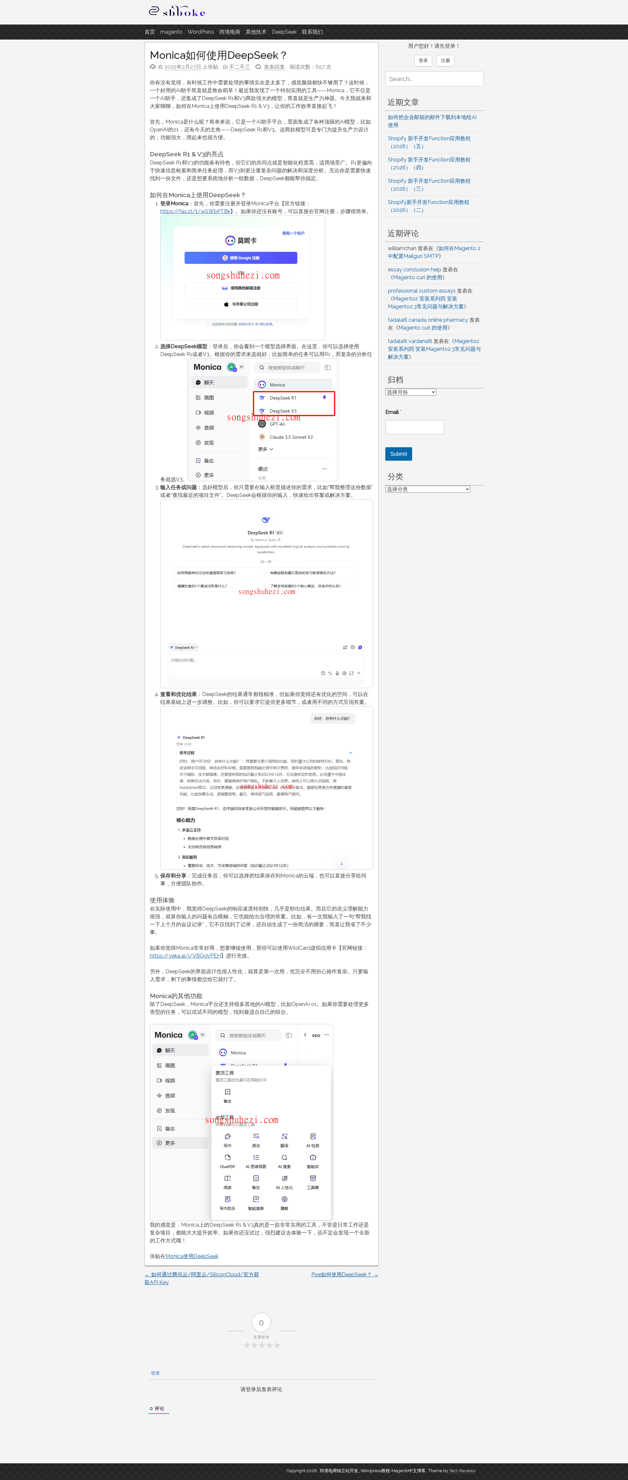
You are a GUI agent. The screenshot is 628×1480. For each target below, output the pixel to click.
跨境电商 (229, 32)
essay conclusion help (414, 269)
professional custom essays (422, 291)
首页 (150, 32)
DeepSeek (284, 32)
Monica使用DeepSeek (192, 1256)
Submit (398, 454)
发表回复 (274, 67)
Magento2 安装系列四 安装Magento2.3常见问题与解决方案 (434, 349)
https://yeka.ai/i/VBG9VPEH (185, 956)
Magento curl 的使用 (417, 277)
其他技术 (256, 32)
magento (171, 32)
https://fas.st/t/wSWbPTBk (195, 211)
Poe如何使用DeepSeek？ (344, 1274)
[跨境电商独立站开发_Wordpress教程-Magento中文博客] (177, 16)
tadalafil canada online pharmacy (428, 320)
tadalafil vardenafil (410, 341)
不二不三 (239, 67)
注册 (445, 60)
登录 (154, 1373)
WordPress (201, 32)
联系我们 (312, 32)
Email (393, 412)
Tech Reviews (462, 1470)
